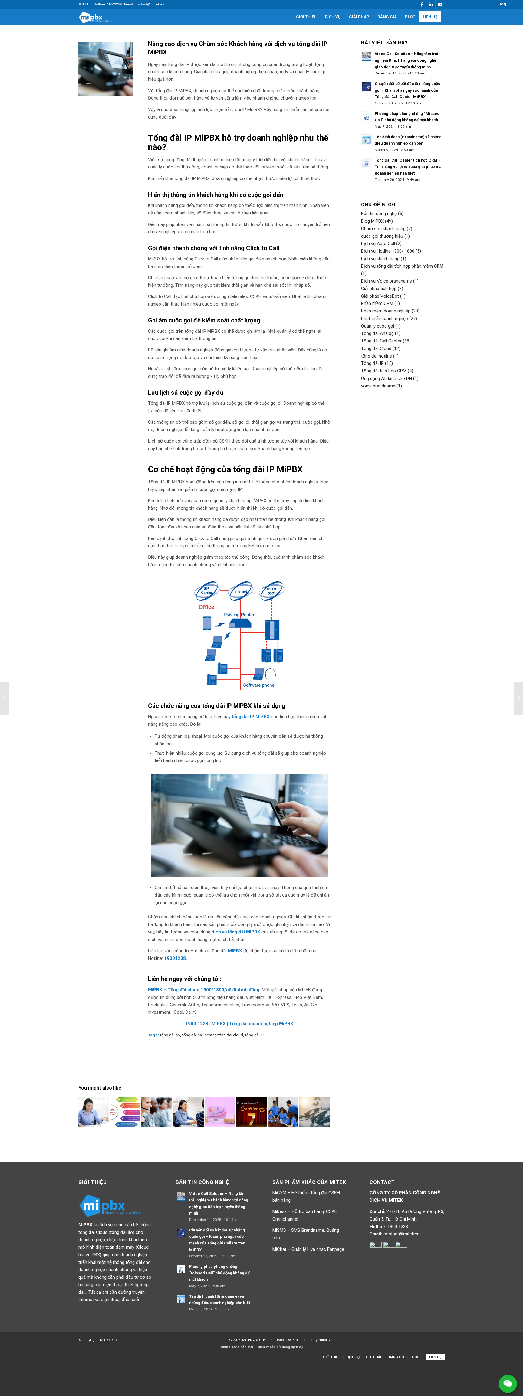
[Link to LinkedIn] (430, 4)
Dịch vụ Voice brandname (386, 281)
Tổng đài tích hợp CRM (383, 371)
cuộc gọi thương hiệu (382, 236)
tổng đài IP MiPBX (251, 716)
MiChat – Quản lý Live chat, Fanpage (308, 1249)
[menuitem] (83, 4)
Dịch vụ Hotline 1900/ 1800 (387, 251)
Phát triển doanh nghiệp (384, 318)
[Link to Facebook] (421, 4)
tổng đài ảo (170, 1034)
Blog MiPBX (372, 221)
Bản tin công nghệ (379, 213)
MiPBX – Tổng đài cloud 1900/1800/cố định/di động (203, 989)
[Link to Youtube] (440, 4)
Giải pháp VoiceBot (380, 296)
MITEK (83, 4)
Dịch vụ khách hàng (380, 258)
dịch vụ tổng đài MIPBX (236, 932)
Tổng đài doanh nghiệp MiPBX (261, 1023)
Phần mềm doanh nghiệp (385, 311)
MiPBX (219, 1023)
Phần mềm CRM (377, 303)
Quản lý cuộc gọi (377, 326)
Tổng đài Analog (377, 333)
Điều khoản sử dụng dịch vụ (280, 1347)
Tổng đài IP (372, 363)
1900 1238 (197, 1023)
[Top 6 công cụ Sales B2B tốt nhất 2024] (220, 1112)
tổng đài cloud (230, 1034)
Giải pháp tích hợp (378, 288)
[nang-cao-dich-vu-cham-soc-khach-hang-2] (105, 69)
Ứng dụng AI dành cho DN (386, 378)
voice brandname (378, 386)
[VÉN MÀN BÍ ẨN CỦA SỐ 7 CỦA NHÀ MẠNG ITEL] (251, 1112)
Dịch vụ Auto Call (378, 243)
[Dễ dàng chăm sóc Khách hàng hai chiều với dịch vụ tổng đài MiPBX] (156, 1112)
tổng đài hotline (376, 356)
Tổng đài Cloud (376, 348)
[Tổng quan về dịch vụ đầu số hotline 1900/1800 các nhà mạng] (518, 698)
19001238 (175, 958)
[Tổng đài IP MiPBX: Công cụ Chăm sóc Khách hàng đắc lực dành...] (4, 698)
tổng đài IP (254, 1034)
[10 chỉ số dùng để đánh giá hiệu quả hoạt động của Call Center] (93, 1112)
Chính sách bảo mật (237, 1347)
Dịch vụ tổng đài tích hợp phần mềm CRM (402, 266)
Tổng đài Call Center (381, 341)
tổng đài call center (198, 1034)
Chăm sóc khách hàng (383, 228)
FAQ (503, 4)
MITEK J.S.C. (252, 1340)
